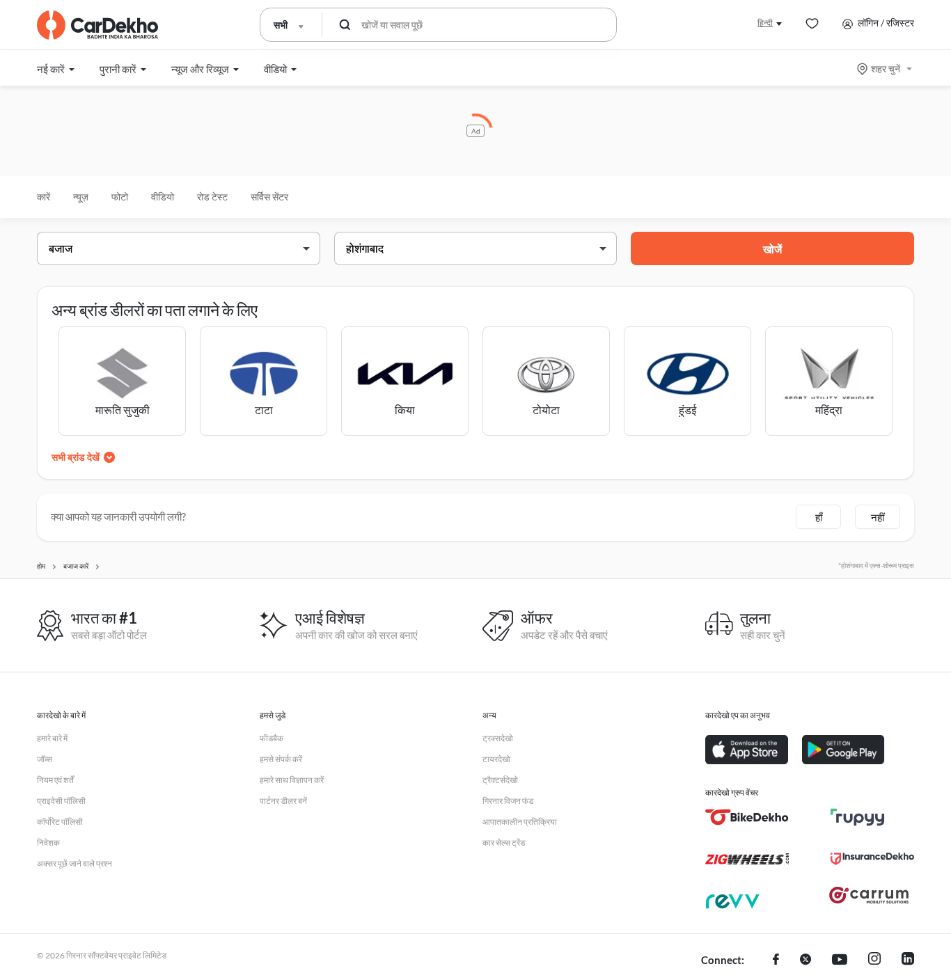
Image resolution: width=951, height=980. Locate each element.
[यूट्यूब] (839, 960)
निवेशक (48, 842)
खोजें (772, 248)
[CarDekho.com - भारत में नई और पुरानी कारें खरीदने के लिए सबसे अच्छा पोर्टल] (97, 25)
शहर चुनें (885, 68)
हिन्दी (765, 22)
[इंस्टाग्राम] (874, 960)
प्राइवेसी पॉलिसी (61, 801)
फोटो (119, 197)
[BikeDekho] (747, 817)
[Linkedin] (908, 960)
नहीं (877, 517)
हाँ (818, 517)
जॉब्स (44, 759)
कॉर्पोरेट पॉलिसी (60, 821)
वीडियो (162, 197)
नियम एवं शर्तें (55, 780)
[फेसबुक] (776, 960)
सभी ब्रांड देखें (76, 457)
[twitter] (805, 960)
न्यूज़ (80, 197)
